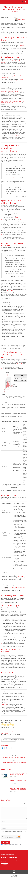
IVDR (15, 87)
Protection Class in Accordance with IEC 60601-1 (18, 781)
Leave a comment (5, 735)
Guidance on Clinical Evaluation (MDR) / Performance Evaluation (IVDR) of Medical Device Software (13, 101)
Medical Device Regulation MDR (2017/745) (18, 739)
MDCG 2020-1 (20, 363)
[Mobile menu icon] (25, 2)
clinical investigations (15, 135)
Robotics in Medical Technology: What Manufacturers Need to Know (18, 773)
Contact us (4, 704)
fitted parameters (12, 220)
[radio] (2, 724)
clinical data (21, 45)
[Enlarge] (25, 373)
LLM (20, 219)
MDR (4, 87)
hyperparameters (7, 287)
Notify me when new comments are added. (12, 844)
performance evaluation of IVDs (14, 91)
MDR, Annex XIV (14, 177)
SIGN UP (5, 864)
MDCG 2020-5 (10, 290)
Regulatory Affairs (10, 732)
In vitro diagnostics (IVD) (6, 739)
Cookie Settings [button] (14, 876)
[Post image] (4, 775)
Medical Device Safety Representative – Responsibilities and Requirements (18, 788)
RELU (16, 217)
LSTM (16, 219)
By (6, 734)
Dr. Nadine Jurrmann (22, 19)
